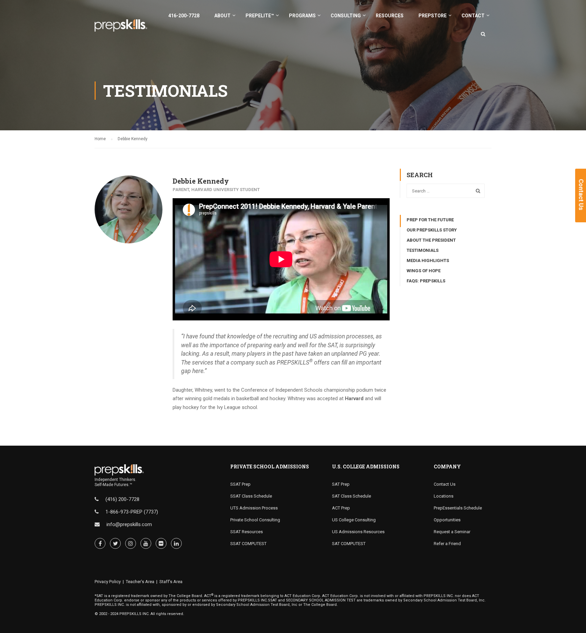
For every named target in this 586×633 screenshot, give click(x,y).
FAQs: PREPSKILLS (426, 280)
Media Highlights (428, 260)
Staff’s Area (170, 581)
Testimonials (422, 250)
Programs (302, 15)
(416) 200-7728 (122, 499)
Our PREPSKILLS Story (432, 229)
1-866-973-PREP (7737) (131, 512)
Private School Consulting (255, 519)
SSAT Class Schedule (251, 496)
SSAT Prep (240, 484)
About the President (431, 240)
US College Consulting (354, 519)
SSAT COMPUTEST (248, 543)
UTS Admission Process (254, 507)
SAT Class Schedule (351, 496)
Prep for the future (430, 219)
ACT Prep (341, 507)
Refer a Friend (447, 543)
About (222, 15)
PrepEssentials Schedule (458, 507)
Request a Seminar (452, 531)
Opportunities (447, 519)
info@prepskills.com (129, 524)
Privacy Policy (108, 581)
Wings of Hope (424, 270)
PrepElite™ (260, 15)
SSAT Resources (246, 531)
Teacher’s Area (140, 581)
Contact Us (444, 484)
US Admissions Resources (358, 531)
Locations (443, 496)
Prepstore (432, 15)
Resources (390, 15)
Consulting (346, 15)
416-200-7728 (183, 15)
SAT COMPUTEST (349, 543)
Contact (473, 15)
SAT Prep (341, 484)
